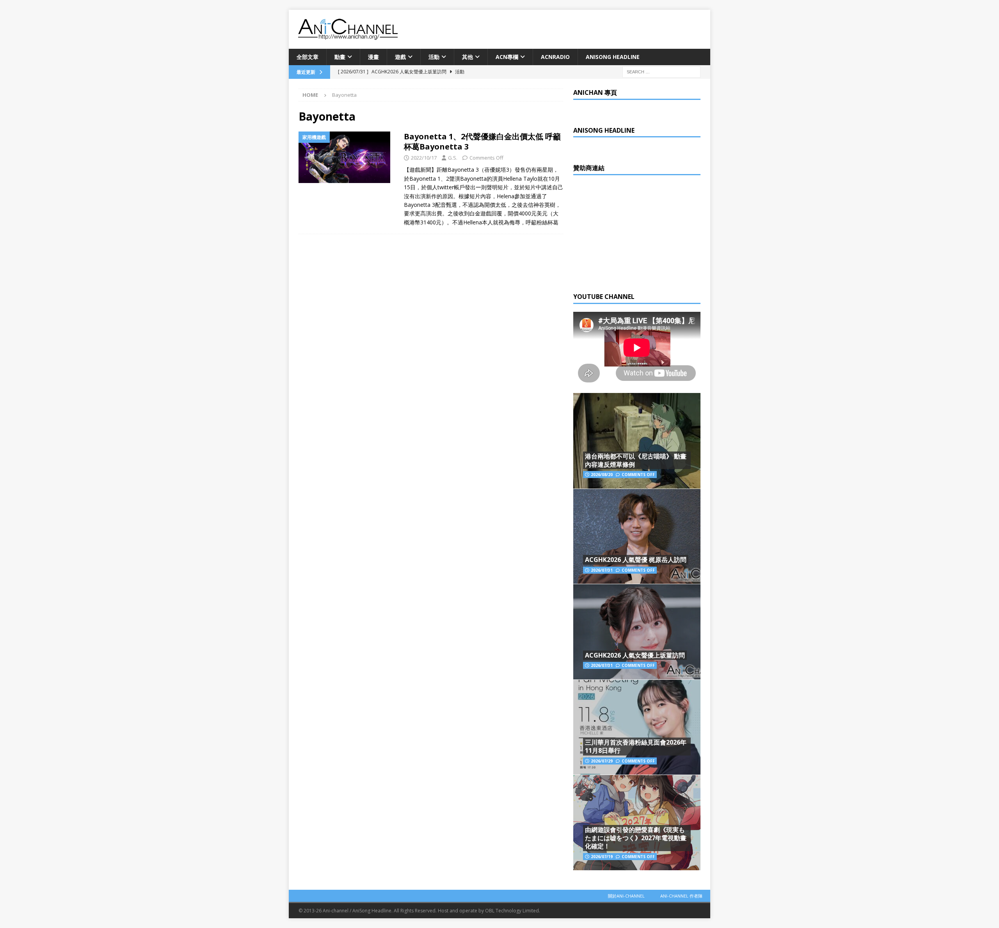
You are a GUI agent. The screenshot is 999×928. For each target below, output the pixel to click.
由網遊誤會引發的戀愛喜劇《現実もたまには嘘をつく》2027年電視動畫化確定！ (635, 837)
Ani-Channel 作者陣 (681, 896)
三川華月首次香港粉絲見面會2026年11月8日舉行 (635, 746)
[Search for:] (661, 71)
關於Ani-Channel (626, 896)
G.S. (452, 157)
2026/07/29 (602, 761)
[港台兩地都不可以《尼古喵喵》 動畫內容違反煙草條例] (636, 441)
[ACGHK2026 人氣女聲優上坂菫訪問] (636, 631)
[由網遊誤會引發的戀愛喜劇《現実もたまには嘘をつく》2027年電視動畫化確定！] (636, 822)
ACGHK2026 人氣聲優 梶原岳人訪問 (635, 559)
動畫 (339, 56)
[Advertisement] (631, 232)
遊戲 (400, 56)
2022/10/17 (424, 157)
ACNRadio (555, 56)
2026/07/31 (602, 570)
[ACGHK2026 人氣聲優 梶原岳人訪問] (636, 536)
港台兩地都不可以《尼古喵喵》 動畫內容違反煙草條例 (635, 460)
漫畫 (373, 56)
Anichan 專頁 (595, 92)
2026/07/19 (602, 856)
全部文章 (307, 56)
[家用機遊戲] (347, 157)
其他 (467, 56)
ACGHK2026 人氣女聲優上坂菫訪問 (635, 655)
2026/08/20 (602, 474)
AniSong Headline (613, 56)
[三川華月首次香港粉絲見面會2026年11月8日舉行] (636, 727)
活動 (433, 56)
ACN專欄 (507, 56)
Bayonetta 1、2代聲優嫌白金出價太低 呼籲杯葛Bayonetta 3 (482, 141)
